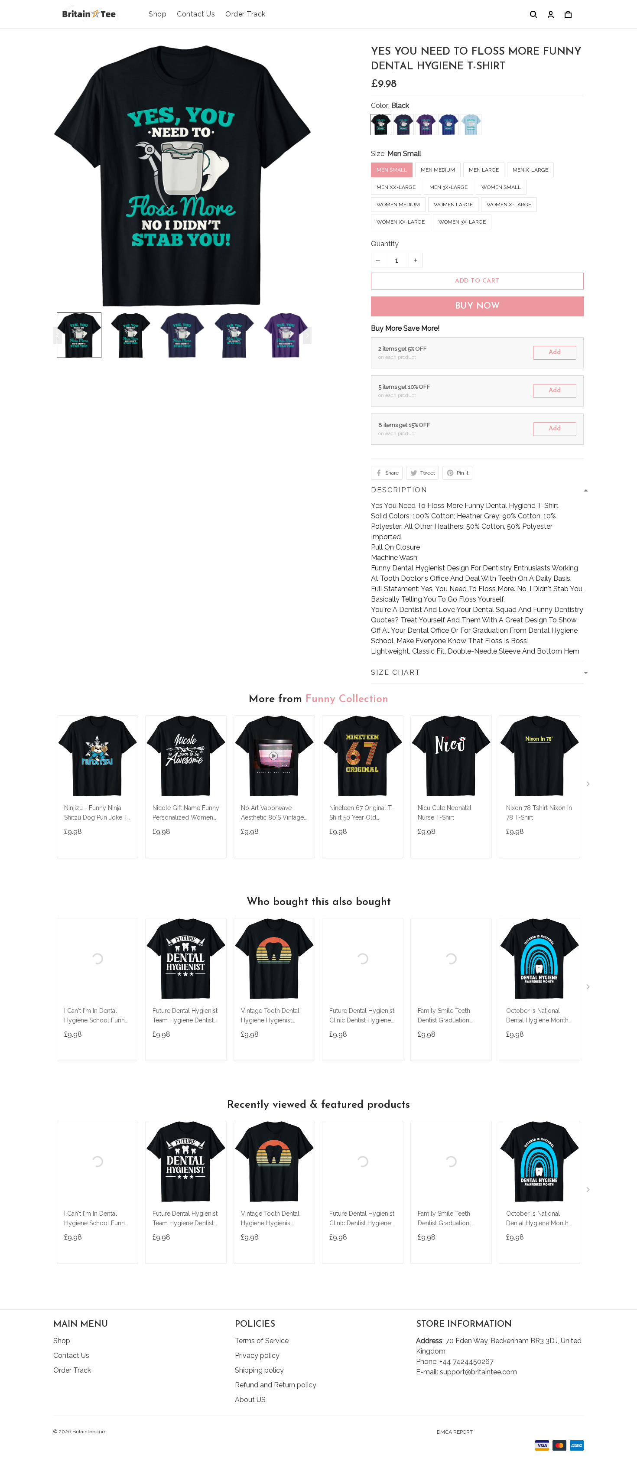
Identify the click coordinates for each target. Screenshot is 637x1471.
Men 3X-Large (448, 187)
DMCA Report (455, 1432)
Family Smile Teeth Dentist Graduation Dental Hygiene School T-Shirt (450, 1016)
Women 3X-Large (462, 222)
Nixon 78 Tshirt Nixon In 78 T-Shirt (539, 812)
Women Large (453, 205)
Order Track (245, 14)
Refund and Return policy (275, 1385)
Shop (157, 14)
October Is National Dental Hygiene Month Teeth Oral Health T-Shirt (537, 1016)
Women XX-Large (401, 222)
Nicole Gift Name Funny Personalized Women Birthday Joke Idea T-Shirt (186, 813)
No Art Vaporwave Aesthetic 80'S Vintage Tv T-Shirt (272, 813)
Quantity (385, 244)
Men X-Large (530, 170)
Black (400, 105)
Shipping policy (259, 1370)
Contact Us (196, 14)
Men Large (484, 170)
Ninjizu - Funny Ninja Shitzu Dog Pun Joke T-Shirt (97, 813)
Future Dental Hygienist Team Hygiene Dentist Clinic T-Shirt (185, 1016)
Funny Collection (347, 699)
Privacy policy (257, 1355)
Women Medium (398, 205)
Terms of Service (262, 1341)
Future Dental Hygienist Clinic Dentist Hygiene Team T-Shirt (361, 1016)
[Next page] (307, 335)
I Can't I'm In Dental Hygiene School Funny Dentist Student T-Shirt (96, 1016)
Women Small (501, 187)
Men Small (404, 154)
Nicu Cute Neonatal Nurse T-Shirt (444, 812)
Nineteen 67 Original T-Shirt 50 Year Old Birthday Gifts (361, 813)
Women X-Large (509, 205)
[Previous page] (57, 335)
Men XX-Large (396, 187)
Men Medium (438, 170)
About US (250, 1400)
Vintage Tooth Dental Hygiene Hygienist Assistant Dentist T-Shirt (273, 1016)
